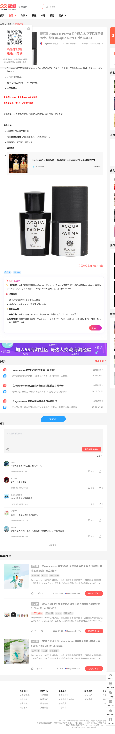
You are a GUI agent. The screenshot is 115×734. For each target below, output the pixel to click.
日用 (8, 272)
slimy (13, 462)
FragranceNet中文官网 (52, 44)
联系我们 (44, 699)
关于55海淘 (25, 695)
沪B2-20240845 (81, 723)
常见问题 (44, 695)
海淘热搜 (88, 699)
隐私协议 (23, 699)
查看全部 (100, 361)
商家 (22, 15)
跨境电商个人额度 (66, 699)
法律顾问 (44, 707)
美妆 (18, 272)
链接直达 (59, 114)
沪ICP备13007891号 (45, 723)
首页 (2, 24)
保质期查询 (63, 695)
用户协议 (23, 703)
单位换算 (62, 703)
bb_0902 (14, 527)
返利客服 (44, 703)
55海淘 (8, 7)
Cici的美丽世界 (16, 495)
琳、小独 (14, 479)
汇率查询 (62, 707)
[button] (24, 6)
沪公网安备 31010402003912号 (84, 727)
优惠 (11, 15)
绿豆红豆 (14, 511)
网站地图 (23, 707)
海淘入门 (88, 695)
